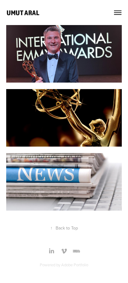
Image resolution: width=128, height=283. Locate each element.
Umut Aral (23, 12)
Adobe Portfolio (74, 265)
